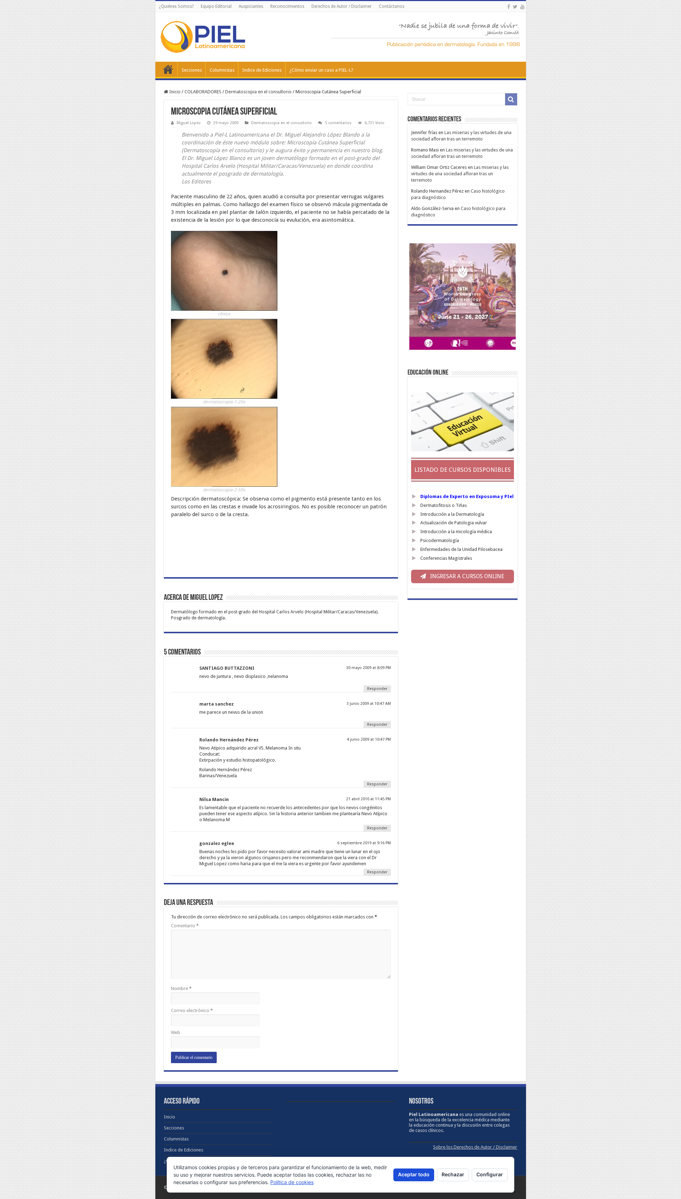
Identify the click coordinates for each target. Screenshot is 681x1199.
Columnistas (222, 70)
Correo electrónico (192, 1010)
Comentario (185, 925)
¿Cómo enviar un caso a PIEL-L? (321, 70)
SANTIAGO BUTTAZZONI (226, 668)
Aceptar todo (414, 1174)
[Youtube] (522, 6)
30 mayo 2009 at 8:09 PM (368, 667)
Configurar (489, 1174)
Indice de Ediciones (262, 70)
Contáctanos (391, 6)
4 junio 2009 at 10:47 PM (369, 739)
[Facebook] (508, 6)
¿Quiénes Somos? (176, 6)
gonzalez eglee (216, 843)
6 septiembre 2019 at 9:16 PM (364, 843)
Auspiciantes (251, 6)
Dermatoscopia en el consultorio (258, 91)
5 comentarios (338, 123)
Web (175, 1032)
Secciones (192, 70)
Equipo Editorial (216, 6)
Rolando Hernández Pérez (229, 739)
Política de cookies (292, 1182)
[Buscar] (511, 99)
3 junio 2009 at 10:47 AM (369, 703)
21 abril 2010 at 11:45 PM (368, 799)
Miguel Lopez (189, 123)
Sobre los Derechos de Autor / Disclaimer (475, 1147)
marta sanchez (216, 704)
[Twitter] (515, 6)
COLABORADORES (202, 91)
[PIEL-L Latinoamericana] (203, 35)
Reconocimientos (287, 6)
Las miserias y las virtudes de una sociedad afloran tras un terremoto (460, 174)
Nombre (181, 988)
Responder (377, 688)
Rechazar (453, 1174)
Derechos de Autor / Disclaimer (341, 6)
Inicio (168, 69)
